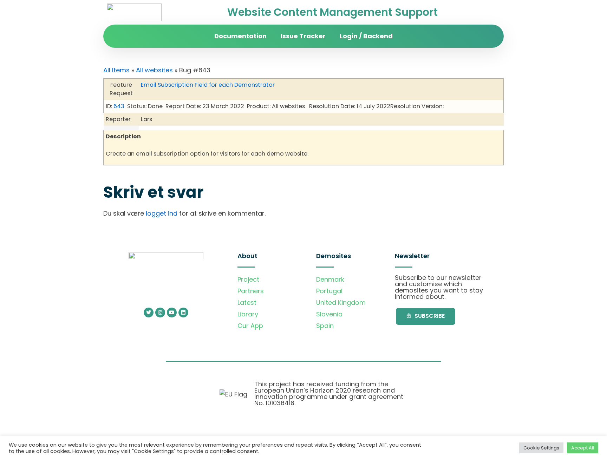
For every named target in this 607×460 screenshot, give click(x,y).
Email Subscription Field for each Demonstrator (208, 85)
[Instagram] (160, 312)
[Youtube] (172, 312)
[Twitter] (149, 312)
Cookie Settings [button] (541, 448)
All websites (154, 70)
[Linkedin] (183, 312)
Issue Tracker (303, 36)
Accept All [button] (582, 448)
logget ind (161, 213)
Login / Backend (366, 36)
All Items (116, 70)
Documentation (240, 36)
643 (118, 106)
